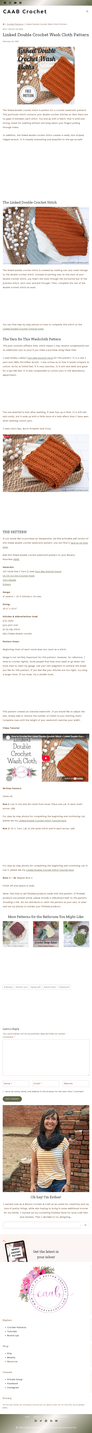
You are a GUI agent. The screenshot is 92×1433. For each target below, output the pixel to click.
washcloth (64, 987)
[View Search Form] (88, 2)
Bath (5, 29)
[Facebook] (5, 3)
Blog (46, 1417)
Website (68, 1083)
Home (27, 1417)
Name (8, 1083)
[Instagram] (10, 3)
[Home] (4, 24)
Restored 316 (69, 1427)
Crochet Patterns (15, 29)
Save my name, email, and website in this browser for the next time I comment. (44, 1091)
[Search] (85, 1225)
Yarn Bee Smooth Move (40, 358)
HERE (16, 559)
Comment (9, 1037)
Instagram (13, 1387)
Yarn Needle (9, 580)
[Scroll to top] (86, 1424)
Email (38, 1083)
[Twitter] (41, 1421)
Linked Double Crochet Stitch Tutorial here (42, 820)
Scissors (7, 584)
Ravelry (11, 1357)
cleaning (8, 987)
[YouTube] (15, 3)
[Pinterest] (20, 3)
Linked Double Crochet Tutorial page (23, 328)
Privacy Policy (59, 1417)
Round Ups (13, 1335)
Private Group (15, 1379)
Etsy (9, 1353)
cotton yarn (22, 987)
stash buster (50, 987)
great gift (36, 987)
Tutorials (12, 1331)
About (36, 1417)
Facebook (12, 1383)
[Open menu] (87, 11)
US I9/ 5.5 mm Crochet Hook (18, 575)
